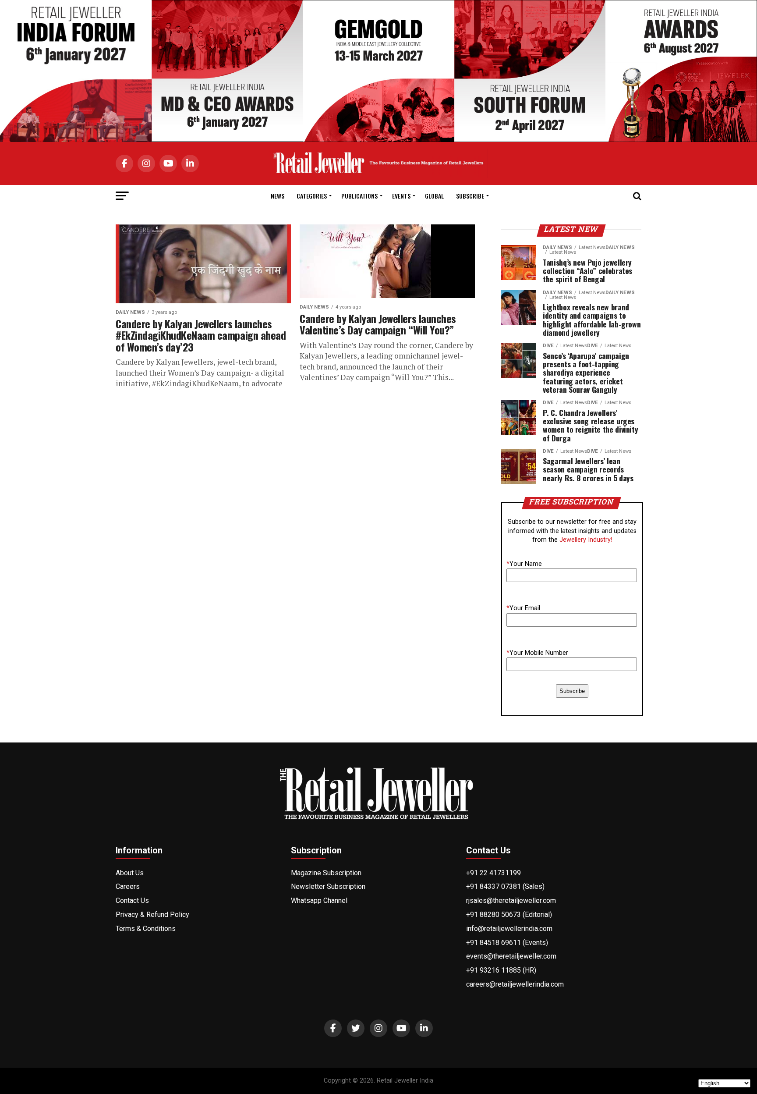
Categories (312, 195)
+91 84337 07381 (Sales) (505, 886)
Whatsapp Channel (319, 900)
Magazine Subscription (326, 873)
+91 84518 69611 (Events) (507, 942)
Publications (359, 195)
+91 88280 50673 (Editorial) (509, 914)
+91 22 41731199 (493, 873)
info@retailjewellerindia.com (509, 928)
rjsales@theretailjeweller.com (511, 900)
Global (434, 195)
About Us (130, 873)
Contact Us (132, 900)
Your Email (523, 608)
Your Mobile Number (537, 653)
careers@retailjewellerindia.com (515, 984)
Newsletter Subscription (328, 886)
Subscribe (470, 195)
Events (401, 195)
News (277, 195)
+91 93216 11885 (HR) (501, 970)
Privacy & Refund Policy (152, 914)
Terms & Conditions (146, 928)
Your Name (524, 564)
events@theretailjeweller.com (511, 956)
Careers (128, 886)
